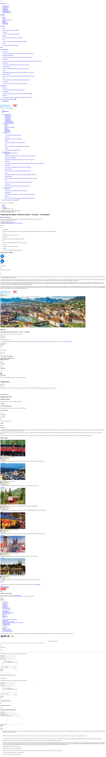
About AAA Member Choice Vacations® (10, 619)
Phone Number (3, 659)
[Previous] (0, 353)
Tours (4, 205)
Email (1, 657)
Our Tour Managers (6, 613)
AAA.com (20, 596)
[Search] (3, 112)
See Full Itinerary (4, 358)
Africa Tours (5, 602)
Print (10, 358)
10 (14, 675)
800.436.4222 (3, 586)
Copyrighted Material (6, 624)
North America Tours (6, 607)
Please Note (3, 414)
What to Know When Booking (8, 612)
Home (4, 204)
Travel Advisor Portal (6, 630)
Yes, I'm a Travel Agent (8, 661)
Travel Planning (3, 85)
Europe (4, 206)
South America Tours (6, 608)
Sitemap (4, 628)
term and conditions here (67, 341)
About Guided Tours (6, 610)
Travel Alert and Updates (7, 629)
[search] (11, 108)
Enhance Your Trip (12, 223)
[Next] (1, 353)
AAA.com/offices (17, 595)
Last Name (2, 656)
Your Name (2, 712)
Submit (2, 669)
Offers (1, 47)
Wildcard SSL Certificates (53, 641)
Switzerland (5, 207)
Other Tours (21, 223)
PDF (13, 358)
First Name (2, 655)
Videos (4, 617)
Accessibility (5, 625)
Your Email (2, 713)
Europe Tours (5, 606)
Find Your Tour (3, 3)
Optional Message (3, 724)
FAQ (3, 614)
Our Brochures (5, 611)
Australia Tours (5, 605)
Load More (2, 403)
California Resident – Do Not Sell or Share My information (13, 622)
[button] (53, 639)
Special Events (5, 616)
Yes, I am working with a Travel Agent (10, 662)
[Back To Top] (1, 645)
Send (2, 725)
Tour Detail (2, 462)
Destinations (2, 14)
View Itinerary (8, 211)
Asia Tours (4, 604)
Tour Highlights (3, 223)
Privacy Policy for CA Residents (8, 621)
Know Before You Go (5, 359)
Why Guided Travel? (4, 49)
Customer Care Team (38, 341)
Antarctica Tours (5, 603)
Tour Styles (2, 26)
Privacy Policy (5, 620)
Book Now (13, 211)
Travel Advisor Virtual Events (8, 631)
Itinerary (7, 223)
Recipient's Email (3, 714)
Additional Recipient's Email (5, 715)
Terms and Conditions (6, 623)
